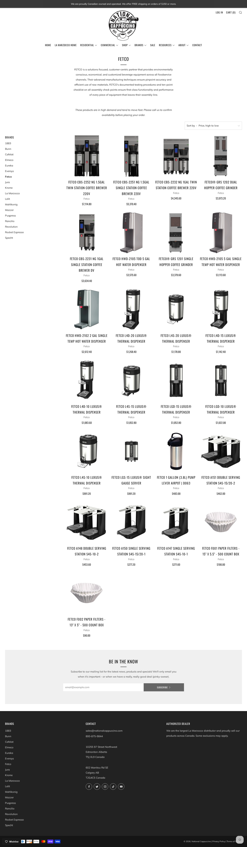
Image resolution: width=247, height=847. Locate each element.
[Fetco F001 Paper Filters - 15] (221, 522)
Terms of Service (234, 841)
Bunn (8, 148)
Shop (125, 45)
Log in (219, 12)
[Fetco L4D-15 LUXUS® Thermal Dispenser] (221, 309)
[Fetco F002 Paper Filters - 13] (87, 593)
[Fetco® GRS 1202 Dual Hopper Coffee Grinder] (221, 156)
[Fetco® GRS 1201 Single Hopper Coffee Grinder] (176, 232)
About (182, 45)
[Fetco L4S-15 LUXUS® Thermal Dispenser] (131, 380)
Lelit (7, 198)
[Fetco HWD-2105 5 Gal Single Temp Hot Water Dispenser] (221, 232)
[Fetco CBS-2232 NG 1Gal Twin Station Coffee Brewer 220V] (176, 156)
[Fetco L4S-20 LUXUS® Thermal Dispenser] (176, 309)
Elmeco (9, 160)
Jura (7, 182)
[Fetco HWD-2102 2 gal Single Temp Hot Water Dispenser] (87, 309)
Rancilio (9, 221)
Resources (165, 45)
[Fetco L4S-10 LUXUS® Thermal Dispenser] (87, 451)
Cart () (231, 12)
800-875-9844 (94, 736)
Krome (9, 187)
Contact (197, 45)
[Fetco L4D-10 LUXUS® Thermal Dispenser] (87, 380)
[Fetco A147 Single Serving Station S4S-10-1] (176, 522)
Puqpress (10, 215)
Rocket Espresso (14, 232)
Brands (139, 45)
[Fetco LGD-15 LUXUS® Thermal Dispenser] (176, 380)
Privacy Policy (218, 841)
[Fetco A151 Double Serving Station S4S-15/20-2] (221, 451)
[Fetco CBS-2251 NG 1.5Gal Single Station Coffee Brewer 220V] (131, 156)
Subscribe (162, 687)
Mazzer (9, 210)
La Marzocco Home (66, 45)
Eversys (9, 171)
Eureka (9, 165)
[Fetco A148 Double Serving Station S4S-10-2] (87, 522)
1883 (8, 143)
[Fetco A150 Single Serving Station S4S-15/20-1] (131, 522)
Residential (87, 45)
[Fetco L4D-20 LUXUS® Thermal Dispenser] (131, 309)
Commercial (108, 45)
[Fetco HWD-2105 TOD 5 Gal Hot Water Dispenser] (131, 232)
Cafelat (9, 154)
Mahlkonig (11, 204)
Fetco (8, 176)
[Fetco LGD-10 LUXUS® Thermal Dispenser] (221, 380)
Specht (9, 237)
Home (48, 45)
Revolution (11, 226)
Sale (152, 45)
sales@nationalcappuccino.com (104, 730)
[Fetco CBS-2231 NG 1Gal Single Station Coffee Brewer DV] (87, 232)
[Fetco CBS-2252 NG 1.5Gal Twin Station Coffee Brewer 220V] (87, 156)
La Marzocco (12, 193)
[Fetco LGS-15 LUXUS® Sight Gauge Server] (131, 451)
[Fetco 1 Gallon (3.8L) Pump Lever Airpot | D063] (176, 451)
